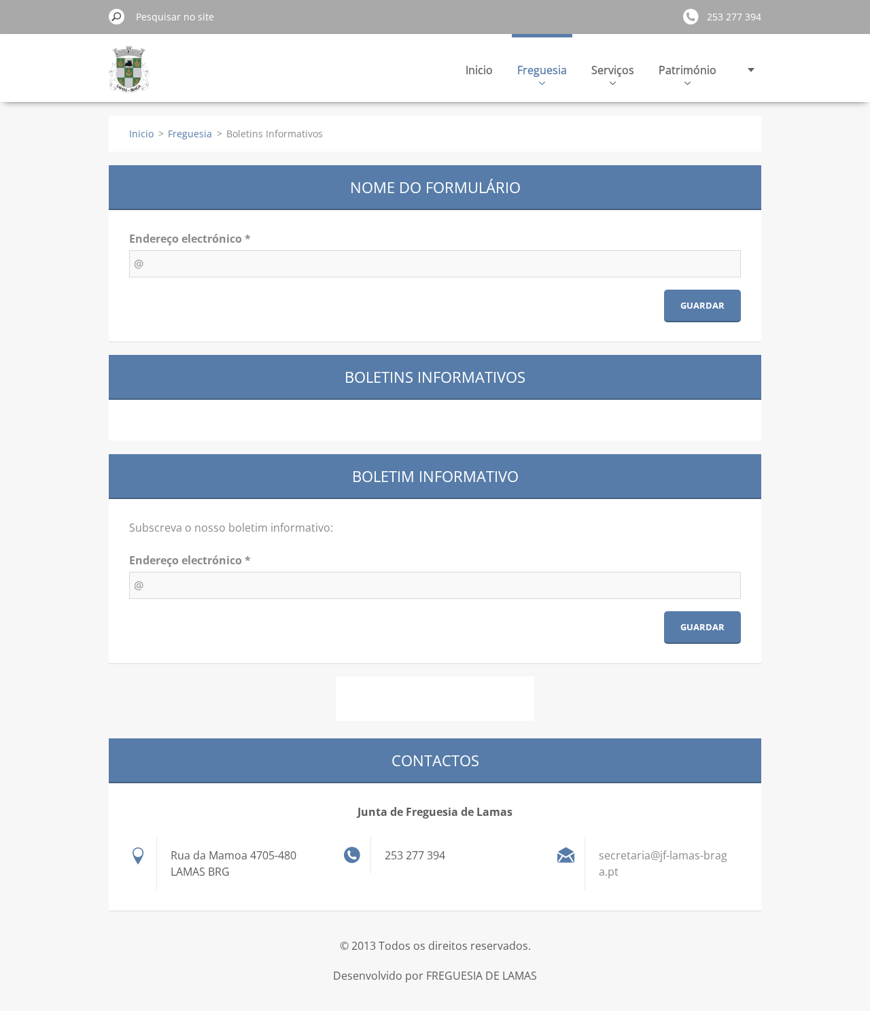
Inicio (479, 70)
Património (687, 70)
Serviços (612, 70)
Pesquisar (117, 16)
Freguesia (542, 70)
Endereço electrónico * (190, 238)
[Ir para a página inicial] (129, 77)
